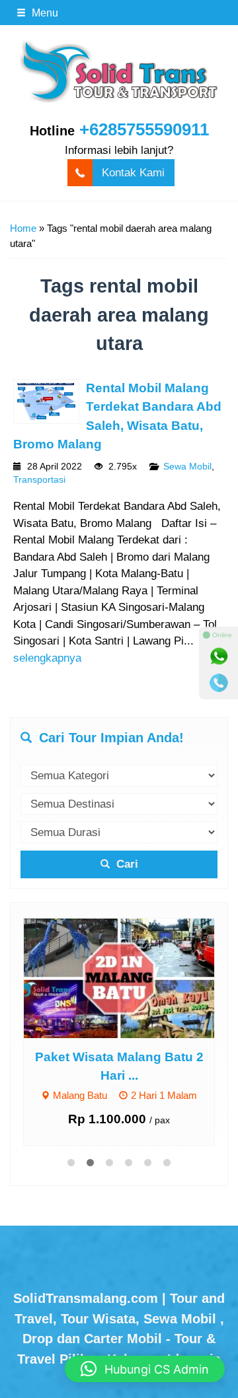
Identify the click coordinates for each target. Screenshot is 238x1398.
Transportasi (39, 480)
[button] (145, 1369)
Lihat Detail (131, 977)
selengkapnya (47, 658)
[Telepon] (218, 683)
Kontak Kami (133, 172)
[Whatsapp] (218, 656)
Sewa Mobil (187, 467)
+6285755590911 (144, 129)
